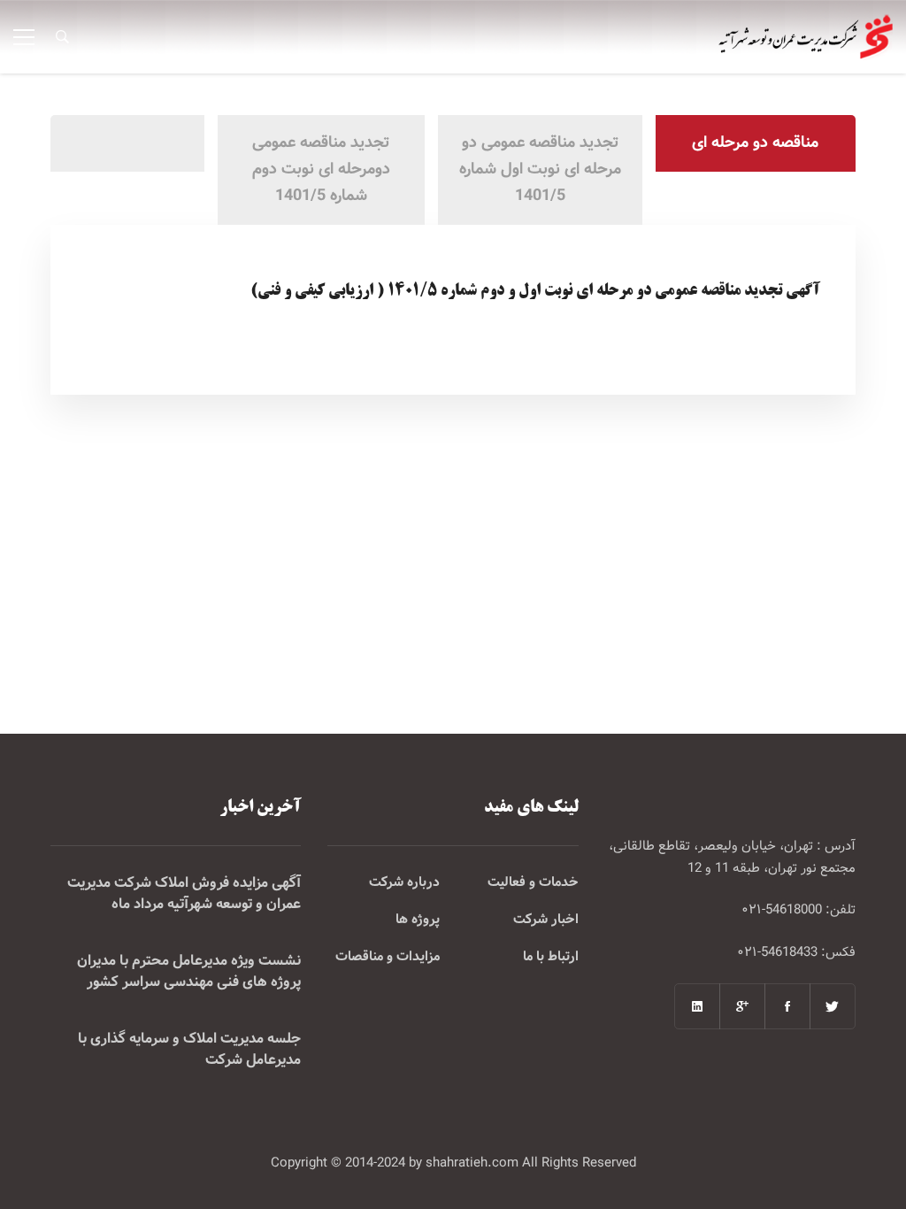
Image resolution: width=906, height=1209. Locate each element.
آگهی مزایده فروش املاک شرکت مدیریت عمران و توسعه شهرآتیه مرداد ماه (184, 894)
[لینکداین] (697, 1006)
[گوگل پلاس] (742, 1006)
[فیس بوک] (787, 1006)
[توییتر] (832, 1006)
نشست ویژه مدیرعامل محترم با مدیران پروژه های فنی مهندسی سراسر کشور (189, 972)
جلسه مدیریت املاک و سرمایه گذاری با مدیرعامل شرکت (189, 1049)
